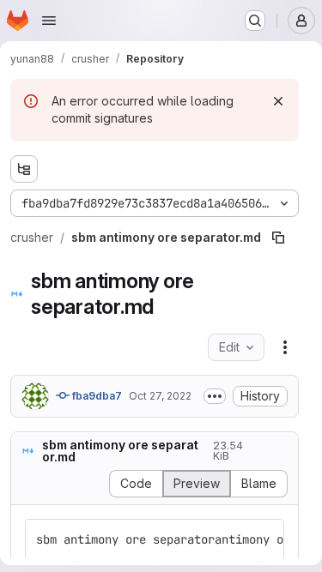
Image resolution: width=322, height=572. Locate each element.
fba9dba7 (96, 395)
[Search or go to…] (255, 20)
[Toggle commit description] (215, 396)
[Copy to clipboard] (263, 539)
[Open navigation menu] (49, 20)
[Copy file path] (278, 237)
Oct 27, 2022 (160, 395)
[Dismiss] (278, 101)
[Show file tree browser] (24, 169)
